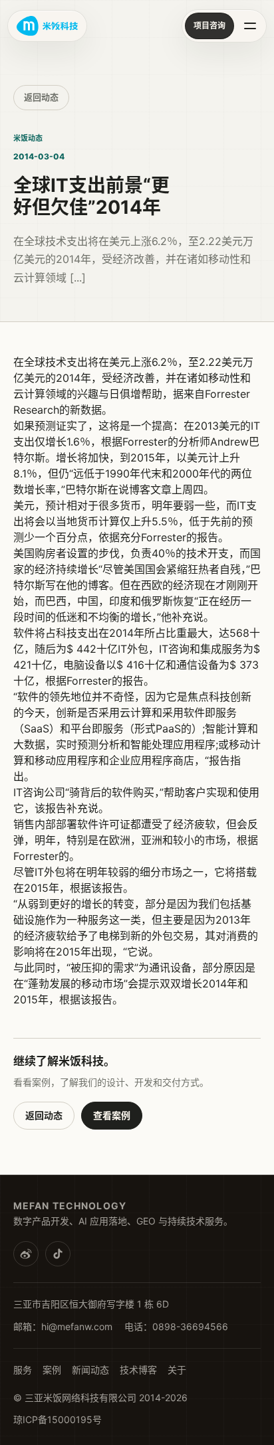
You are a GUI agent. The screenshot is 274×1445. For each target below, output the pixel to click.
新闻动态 (90, 1369)
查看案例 (111, 1115)
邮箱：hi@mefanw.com (62, 1326)
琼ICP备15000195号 (57, 1419)
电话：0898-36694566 (176, 1326)
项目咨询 (209, 26)
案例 (52, 1369)
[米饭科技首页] (47, 26)
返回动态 (41, 97)
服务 (22, 1369)
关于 (177, 1369)
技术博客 (138, 1369)
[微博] (26, 1253)
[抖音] (57, 1253)
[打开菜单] (250, 26)
